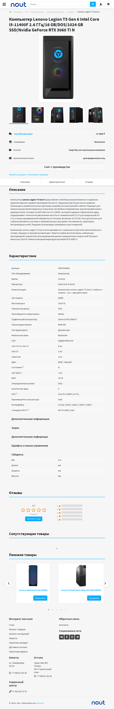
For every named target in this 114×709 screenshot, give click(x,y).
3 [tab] (57, 609)
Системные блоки (55, 11)
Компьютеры (37, 11)
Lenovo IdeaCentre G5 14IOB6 (33, 590)
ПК (26, 11)
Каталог (18, 11)
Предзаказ (40, 598)
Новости (13, 638)
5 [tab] (65, 609)
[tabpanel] (57, 68)
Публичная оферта (18, 651)
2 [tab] (52, 609)
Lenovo (70, 11)
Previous (9, 583)
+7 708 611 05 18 (19, 672)
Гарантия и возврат (18, 642)
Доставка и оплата (18, 647)
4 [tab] (61, 609)
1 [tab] (57, 548)
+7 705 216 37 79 (19, 691)
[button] (101, 4)
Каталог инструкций (19, 633)
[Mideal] (98, 702)
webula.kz (40, 703)
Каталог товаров (17, 629)
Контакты (64, 624)
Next (105, 583)
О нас (11, 624)
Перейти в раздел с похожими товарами (28, 174)
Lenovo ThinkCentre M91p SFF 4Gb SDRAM (81, 590)
